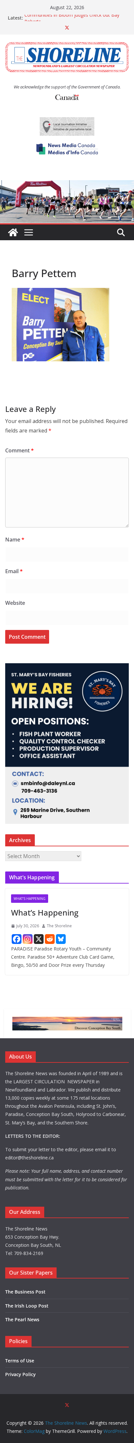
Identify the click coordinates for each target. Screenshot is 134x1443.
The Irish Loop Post (26, 1306)
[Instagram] (28, 939)
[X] (39, 939)
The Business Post (25, 1292)
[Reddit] (50, 939)
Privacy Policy (20, 1374)
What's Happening (30, 898)
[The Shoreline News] (67, 184)
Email (14, 571)
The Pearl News (22, 1319)
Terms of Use (19, 1360)
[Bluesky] (61, 939)
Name (14, 539)
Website (15, 602)
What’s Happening (44, 912)
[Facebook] (16, 939)
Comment (19, 450)
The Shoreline (59, 926)
